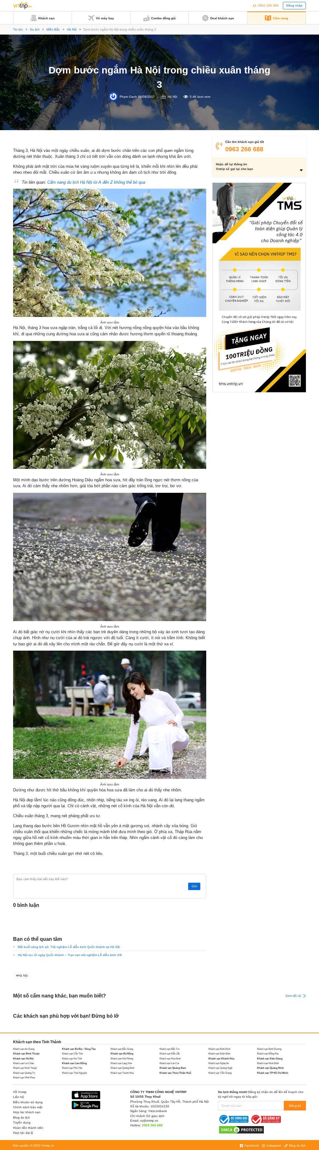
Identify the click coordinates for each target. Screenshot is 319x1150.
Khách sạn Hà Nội (23, 1058)
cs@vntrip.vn (149, 1120)
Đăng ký (295, 1105)
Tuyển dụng (22, 1122)
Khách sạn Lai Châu (23, 1063)
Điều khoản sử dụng (28, 1102)
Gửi (194, 886)
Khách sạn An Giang (23, 1049)
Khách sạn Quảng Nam (173, 1068)
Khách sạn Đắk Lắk (170, 1053)
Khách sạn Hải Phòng (122, 1058)
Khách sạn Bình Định (219, 1049)
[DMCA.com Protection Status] (241, 1129)
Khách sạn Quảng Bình (122, 1068)
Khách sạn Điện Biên (219, 1053)
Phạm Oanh (128, 96)
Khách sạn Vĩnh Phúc (24, 1077)
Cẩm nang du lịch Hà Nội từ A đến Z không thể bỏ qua (96, 182)
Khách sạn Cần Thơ (72, 1053)
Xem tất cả (293, 995)
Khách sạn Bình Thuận (26, 1053)
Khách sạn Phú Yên (72, 1068)
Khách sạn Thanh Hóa (122, 1073)
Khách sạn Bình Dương (269, 1049)
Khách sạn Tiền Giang (219, 1073)
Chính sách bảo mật (27, 1107)
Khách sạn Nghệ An (218, 1063)
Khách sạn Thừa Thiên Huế (175, 1073)
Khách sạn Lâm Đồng (74, 1063)
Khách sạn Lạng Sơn (121, 1063)
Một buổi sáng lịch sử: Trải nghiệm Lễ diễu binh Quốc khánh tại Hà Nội (69, 947)
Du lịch (35, 29)
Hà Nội (72, 29)
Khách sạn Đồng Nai (268, 1053)
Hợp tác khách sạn (26, 1112)
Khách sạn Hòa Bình (170, 1058)
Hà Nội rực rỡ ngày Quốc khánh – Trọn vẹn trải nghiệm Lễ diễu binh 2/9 (70, 955)
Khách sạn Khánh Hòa (221, 1058)
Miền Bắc (53, 29)
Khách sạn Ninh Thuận (25, 1068)
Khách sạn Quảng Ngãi (220, 1068)
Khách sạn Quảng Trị (24, 1073)
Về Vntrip (19, 1092)
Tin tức (18, 29)
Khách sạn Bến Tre (169, 1049)
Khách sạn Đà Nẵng (122, 1053)
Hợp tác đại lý (23, 1132)
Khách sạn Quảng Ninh (270, 1068)
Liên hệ (18, 1097)
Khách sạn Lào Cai (169, 1063)
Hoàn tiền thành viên (28, 1127)
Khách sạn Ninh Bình (268, 1063)
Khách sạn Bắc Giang (122, 1049)
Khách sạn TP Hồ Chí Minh (272, 1073)
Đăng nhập (294, 5)
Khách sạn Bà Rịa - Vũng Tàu (79, 1049)
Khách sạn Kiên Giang (270, 1058)
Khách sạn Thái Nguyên (74, 1073)
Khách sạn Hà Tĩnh (72, 1058)
